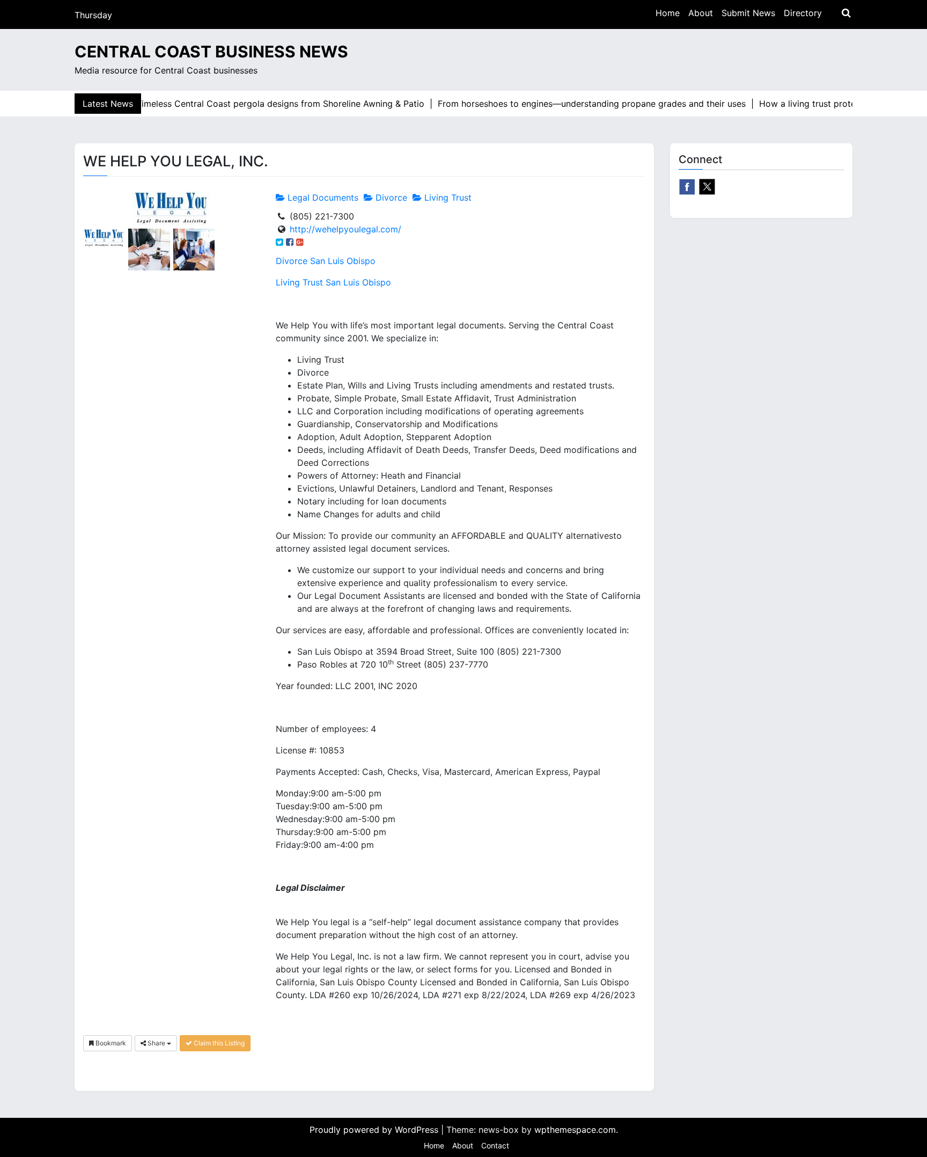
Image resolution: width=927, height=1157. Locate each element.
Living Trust (447, 197)
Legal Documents (321, 197)
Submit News (748, 13)
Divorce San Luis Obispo (326, 260)
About (700, 13)
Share (156, 1043)
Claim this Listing (218, 1043)
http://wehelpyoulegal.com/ (345, 229)
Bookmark (110, 1043)
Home (668, 13)
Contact (495, 1145)
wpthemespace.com (575, 1129)
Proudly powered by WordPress (375, 1129)
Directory (803, 13)
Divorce (390, 197)
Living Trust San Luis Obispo (333, 282)
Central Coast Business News (211, 51)
